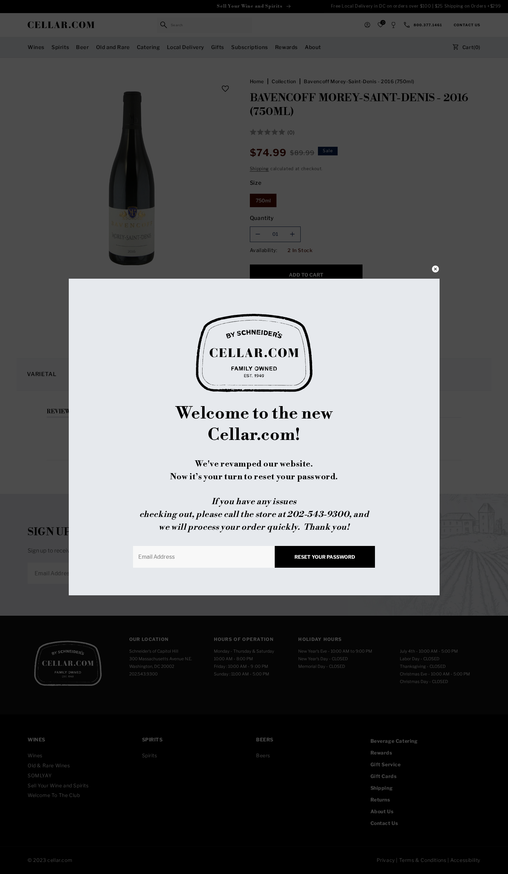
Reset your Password (324, 557)
